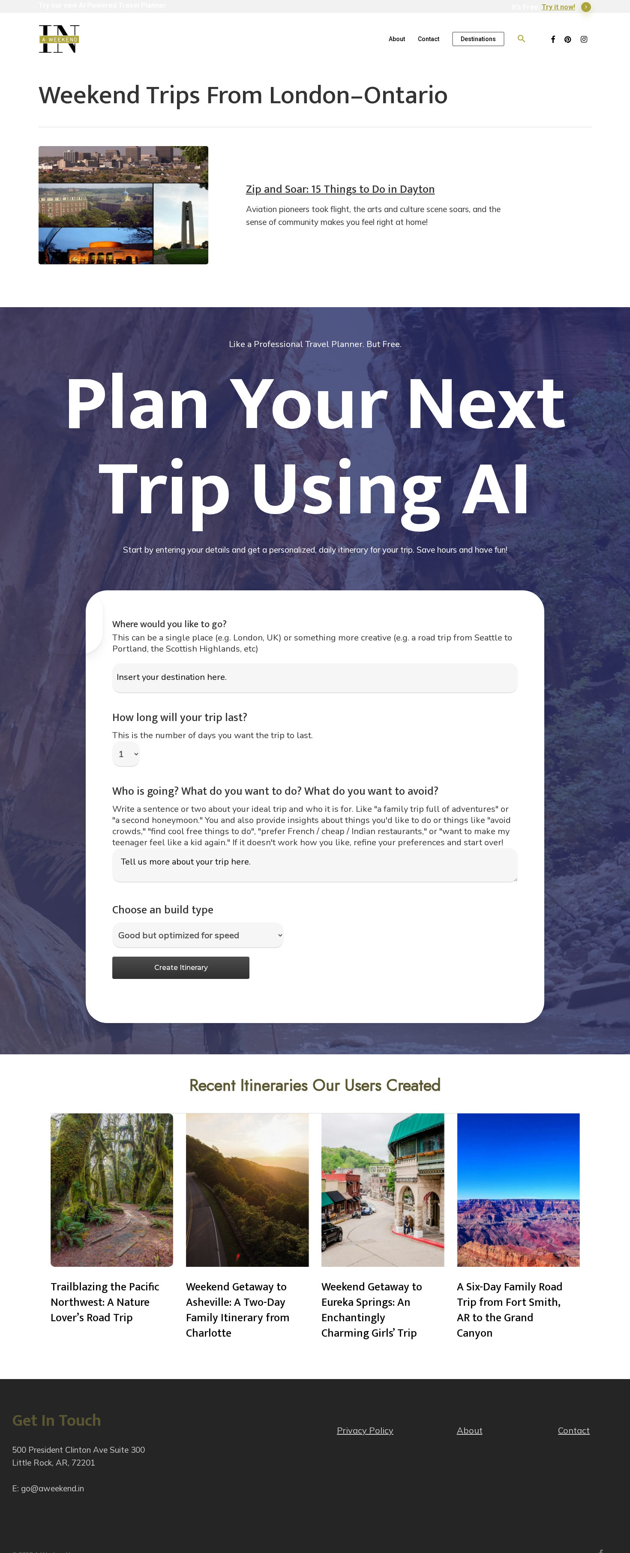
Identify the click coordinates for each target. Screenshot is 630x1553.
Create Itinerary (181, 968)
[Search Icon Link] (521, 39)
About (470, 1430)
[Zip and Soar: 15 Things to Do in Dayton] (123, 205)
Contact (574, 1430)
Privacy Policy (365, 1430)
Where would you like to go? (169, 624)
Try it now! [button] (558, 7)
